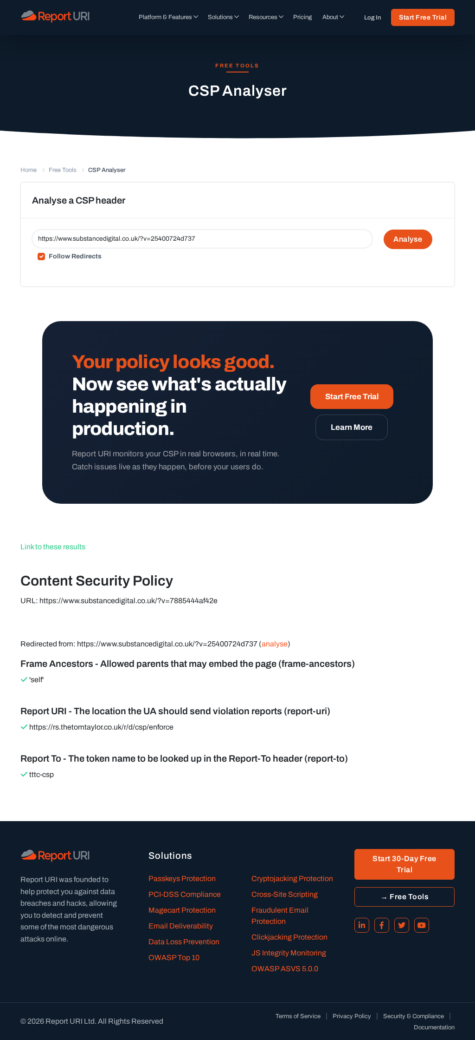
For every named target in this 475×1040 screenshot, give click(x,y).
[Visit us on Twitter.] (401, 925)
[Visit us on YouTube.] (421, 925)
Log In (372, 17)
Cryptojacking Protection (292, 878)
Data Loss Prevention (183, 942)
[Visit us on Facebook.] (381, 925)
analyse (275, 644)
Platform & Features (165, 17)
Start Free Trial (423, 17)
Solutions (220, 17)
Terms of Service (298, 1016)
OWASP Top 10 (173, 957)
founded (87, 879)
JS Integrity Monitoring (288, 953)
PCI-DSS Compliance (184, 894)
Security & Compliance (413, 1016)
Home (28, 170)
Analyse (408, 239)
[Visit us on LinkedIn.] (361, 925)
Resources (263, 17)
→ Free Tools (404, 897)
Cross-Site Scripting (284, 894)
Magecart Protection (182, 910)
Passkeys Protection (182, 878)
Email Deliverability (180, 926)
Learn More (351, 427)
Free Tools (63, 170)
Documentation (434, 1027)
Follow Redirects (75, 256)
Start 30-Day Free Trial (404, 864)
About (330, 17)
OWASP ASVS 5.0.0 (284, 969)
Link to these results (52, 547)
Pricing (302, 17)
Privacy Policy (352, 1016)
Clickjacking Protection (289, 937)
